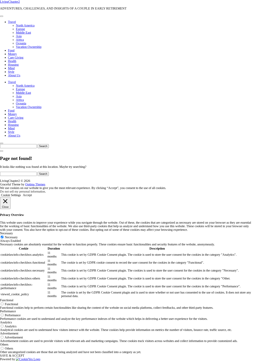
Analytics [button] (6, 322)
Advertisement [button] (9, 333)
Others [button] (4, 344)
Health (12, 61)
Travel (12, 22)
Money (12, 54)
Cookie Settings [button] (11, 195)
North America (25, 25)
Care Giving (15, 57)
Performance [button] (8, 311)
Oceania (21, 43)
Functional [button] (6, 300)
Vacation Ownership (28, 46)
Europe (20, 29)
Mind (11, 68)
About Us (14, 75)
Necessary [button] (6, 233)
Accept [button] (27, 195)
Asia (19, 36)
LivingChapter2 (10, 1)
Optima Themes (35, 184)
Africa (20, 39)
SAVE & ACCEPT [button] (12, 355)
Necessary (11, 237)
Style (11, 71)
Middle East (23, 32)
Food (11, 50)
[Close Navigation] (1, 151)
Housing (13, 64)
